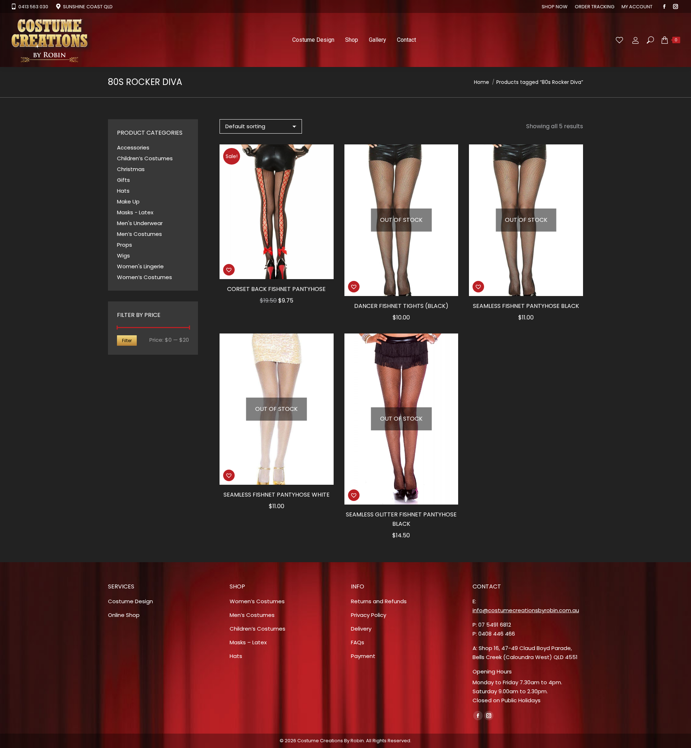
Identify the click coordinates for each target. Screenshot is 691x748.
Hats (123, 190)
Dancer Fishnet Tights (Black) (401, 306)
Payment (363, 656)
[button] (229, 270)
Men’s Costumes (139, 234)
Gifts (123, 180)
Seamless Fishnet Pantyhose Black (526, 306)
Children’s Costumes (145, 158)
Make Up (128, 201)
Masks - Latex (135, 212)
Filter (127, 340)
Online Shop (124, 615)
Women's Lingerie (140, 266)
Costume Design (130, 601)
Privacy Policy (368, 615)
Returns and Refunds (379, 601)
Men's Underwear (140, 223)
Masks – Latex (248, 642)
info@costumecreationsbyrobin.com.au (526, 610)
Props (124, 244)
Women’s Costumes (144, 277)
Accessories (133, 147)
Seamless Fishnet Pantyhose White (276, 495)
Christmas (131, 169)
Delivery (361, 628)
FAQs (357, 642)
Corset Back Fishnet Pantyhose (276, 289)
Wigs (123, 255)
